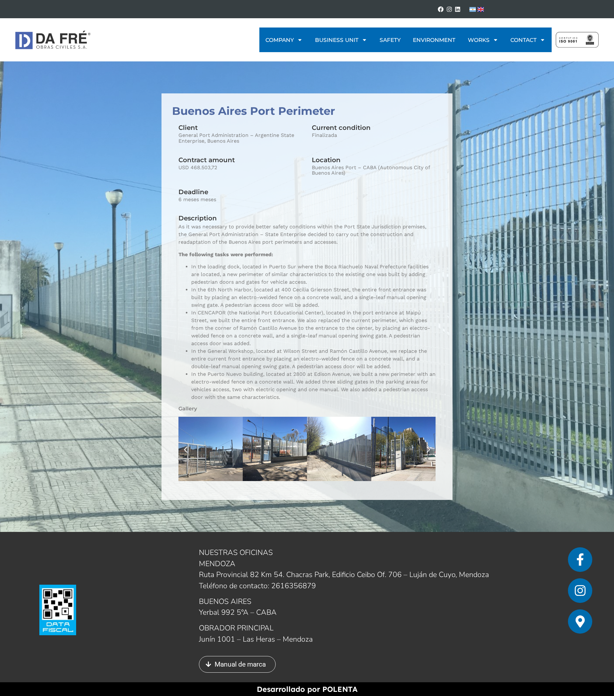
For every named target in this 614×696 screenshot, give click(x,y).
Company (279, 39)
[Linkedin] (457, 9)
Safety (390, 39)
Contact (523, 39)
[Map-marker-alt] (580, 621)
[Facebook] (440, 9)
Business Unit (336, 39)
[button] (186, 450)
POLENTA (340, 689)
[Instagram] (449, 9)
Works (479, 39)
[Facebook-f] (580, 559)
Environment (434, 39)
